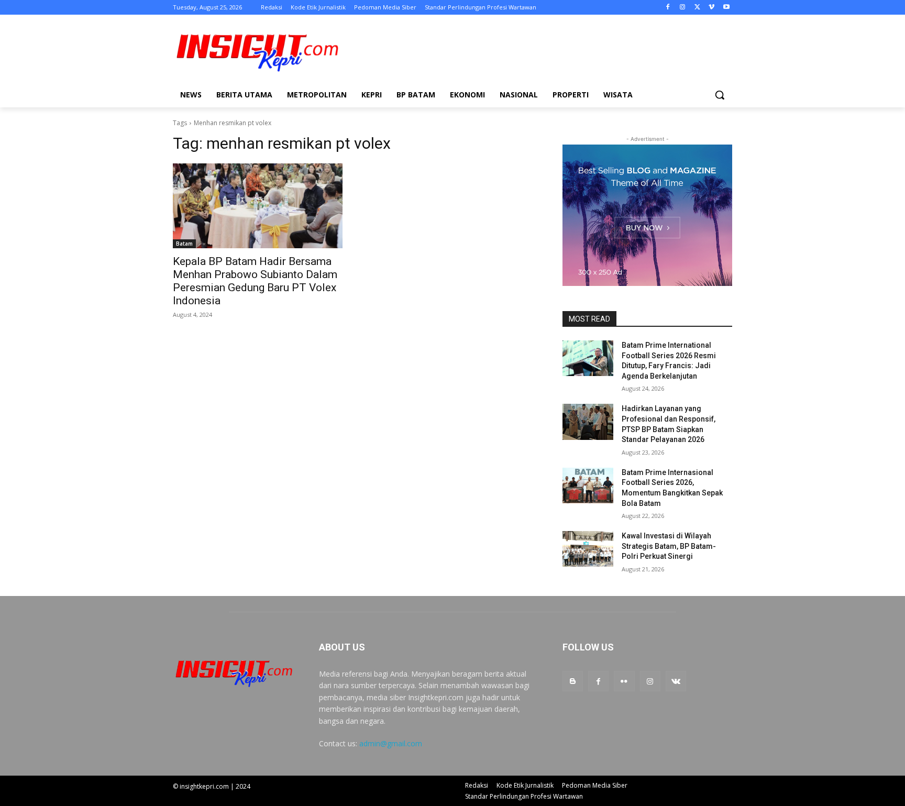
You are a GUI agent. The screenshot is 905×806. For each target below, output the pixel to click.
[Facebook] (668, 8)
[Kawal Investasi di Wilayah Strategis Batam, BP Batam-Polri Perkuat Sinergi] (587, 549)
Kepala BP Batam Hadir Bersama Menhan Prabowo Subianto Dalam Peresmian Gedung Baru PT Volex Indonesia (255, 281)
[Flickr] (624, 681)
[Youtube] (726, 8)
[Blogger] (572, 681)
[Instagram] (683, 8)
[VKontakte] (676, 681)
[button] (719, 94)
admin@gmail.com (390, 743)
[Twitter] (697, 8)
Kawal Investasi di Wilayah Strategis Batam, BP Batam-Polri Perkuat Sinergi (669, 546)
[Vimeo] (711, 8)
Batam (184, 243)
